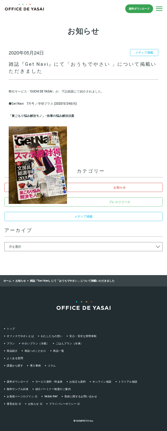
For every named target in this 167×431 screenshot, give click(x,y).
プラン (11, 343)
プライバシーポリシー (62, 403)
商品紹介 (12, 350)
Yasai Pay (51, 396)
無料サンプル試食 (17, 389)
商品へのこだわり (35, 350)
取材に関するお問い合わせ (81, 396)
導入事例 (35, 365)
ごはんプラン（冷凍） (69, 343)
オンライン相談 (101, 381)
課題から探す (15, 365)
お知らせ (120, 187)
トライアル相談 (127, 381)
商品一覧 (58, 350)
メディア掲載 (83, 216)
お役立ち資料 (77, 381)
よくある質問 (15, 358)
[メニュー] (159, 8)
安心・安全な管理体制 (83, 336)
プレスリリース (119, 202)
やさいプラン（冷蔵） (35, 343)
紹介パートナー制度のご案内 (53, 389)
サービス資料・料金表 (48, 381)
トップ (11, 328)
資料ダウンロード (139, 8)
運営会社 (12, 403)
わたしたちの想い (51, 336)
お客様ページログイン (20, 396)
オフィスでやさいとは (20, 336)
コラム (52, 365)
